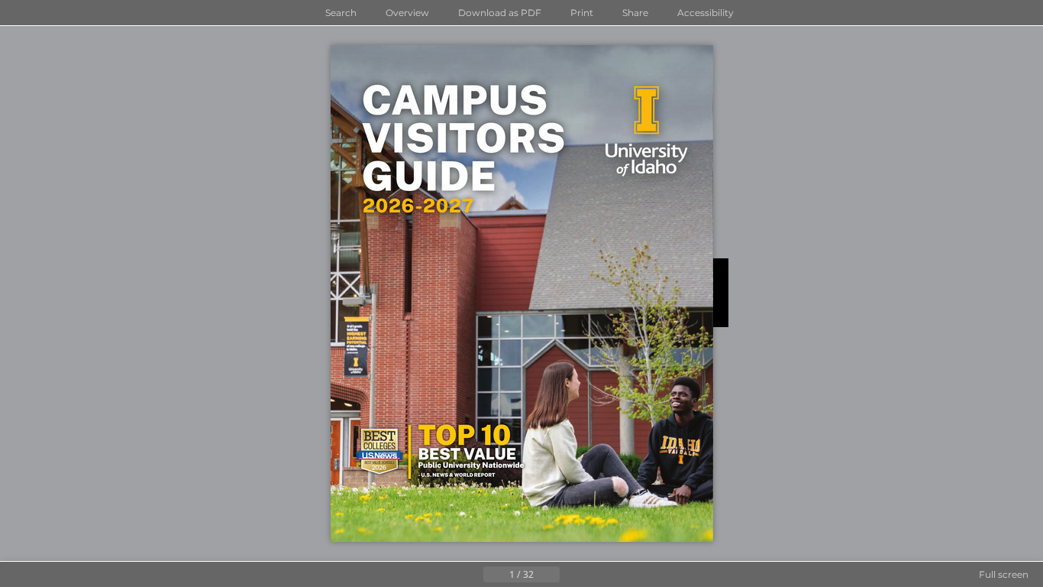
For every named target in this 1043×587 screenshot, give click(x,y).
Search (341, 12)
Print (581, 12)
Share (635, 12)
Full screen (1003, 574)
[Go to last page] (596, 575)
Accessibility (705, 12)
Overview (407, 12)
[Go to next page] (572, 575)
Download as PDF (499, 12)
